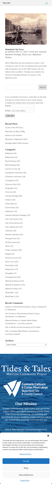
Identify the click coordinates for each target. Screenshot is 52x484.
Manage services (25, 454)
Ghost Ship (9, 204)
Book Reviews (10, 161)
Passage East (10, 238)
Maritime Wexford (12, 235)
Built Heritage (10, 165)
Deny (26, 468)
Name (8, 106)
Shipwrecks (9, 269)
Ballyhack (9, 153)
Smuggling (9, 273)
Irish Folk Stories (12, 219)
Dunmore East (11, 184)
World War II (10, 296)
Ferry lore (34, 52)
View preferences (26, 475)
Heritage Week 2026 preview (16, 143)
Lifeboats (8, 231)
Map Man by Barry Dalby (15, 131)
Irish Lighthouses (12, 227)
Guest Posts (10, 208)
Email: (8, 111)
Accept (26, 461)
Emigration (9, 188)
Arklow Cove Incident (13, 135)
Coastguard (10, 180)
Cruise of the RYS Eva (14, 128)
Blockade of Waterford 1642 (16, 139)
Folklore (8, 200)
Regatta (8, 254)
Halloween (9, 211)
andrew (11, 52)
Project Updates (11, 250)
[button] (48, 435)
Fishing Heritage (11, 196)
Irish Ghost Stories (12, 223)
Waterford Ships (11, 289)
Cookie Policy (25, 480)
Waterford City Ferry (14, 49)
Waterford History (12, 281)
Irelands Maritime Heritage (15, 215)
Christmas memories (13, 177)
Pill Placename (11, 242)
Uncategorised (11, 277)
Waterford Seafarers (13, 285)
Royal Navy (9, 265)
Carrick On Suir (11, 169)
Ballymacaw (10, 157)
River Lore (26, 54)
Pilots (7, 246)
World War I (10, 293)
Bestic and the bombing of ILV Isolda (25, 327)
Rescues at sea (11, 258)
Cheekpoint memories (14, 173)
